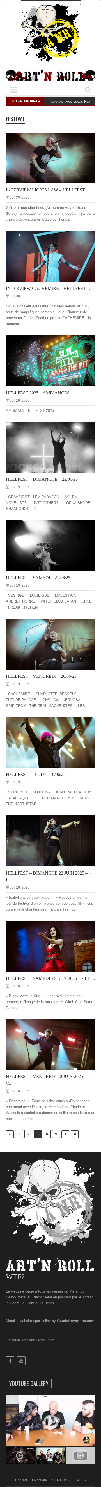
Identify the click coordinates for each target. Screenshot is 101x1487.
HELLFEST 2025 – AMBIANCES (38, 392)
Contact (21, 1480)
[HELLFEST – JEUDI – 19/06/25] (55, 742)
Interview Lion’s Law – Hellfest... (47, 189)
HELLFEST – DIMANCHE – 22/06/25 (42, 479)
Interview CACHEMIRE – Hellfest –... (49, 288)
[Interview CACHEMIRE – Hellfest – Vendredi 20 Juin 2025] (55, 256)
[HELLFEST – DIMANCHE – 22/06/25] (55, 447)
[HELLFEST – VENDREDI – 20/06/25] (55, 643)
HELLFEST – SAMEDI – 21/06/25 (38, 577)
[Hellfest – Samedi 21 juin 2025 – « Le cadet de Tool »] (55, 945)
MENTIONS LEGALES (69, 1480)
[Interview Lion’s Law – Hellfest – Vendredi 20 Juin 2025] (55, 157)
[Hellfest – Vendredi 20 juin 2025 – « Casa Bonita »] (55, 1044)
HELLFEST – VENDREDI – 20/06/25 (41, 676)
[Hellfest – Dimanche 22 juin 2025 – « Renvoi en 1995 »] (55, 840)
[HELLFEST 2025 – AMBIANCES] (55, 360)
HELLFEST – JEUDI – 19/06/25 (36, 774)
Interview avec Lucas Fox (69, 101)
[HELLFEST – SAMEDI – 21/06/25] (55, 545)
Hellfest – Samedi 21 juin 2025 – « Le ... (50, 978)
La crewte (39, 1480)
